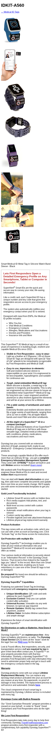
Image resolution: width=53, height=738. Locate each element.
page (23, 642)
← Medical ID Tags (10, 12)
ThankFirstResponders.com (34, 723)
